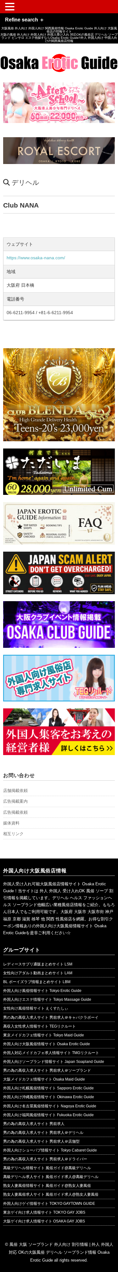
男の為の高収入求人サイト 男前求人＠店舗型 (41, 1141)
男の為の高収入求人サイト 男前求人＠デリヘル (43, 1132)
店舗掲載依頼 (15, 790)
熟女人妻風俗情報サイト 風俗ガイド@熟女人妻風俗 (47, 1185)
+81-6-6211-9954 (55, 312)
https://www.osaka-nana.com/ (36, 257)
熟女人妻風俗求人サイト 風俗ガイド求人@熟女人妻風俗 (50, 1194)
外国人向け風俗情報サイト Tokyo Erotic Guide (42, 990)
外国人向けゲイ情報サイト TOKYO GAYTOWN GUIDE (49, 1203)
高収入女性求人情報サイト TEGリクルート (39, 1026)
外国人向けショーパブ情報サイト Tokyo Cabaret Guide (50, 1150)
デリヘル (25, 182)
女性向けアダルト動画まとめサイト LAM (37, 973)
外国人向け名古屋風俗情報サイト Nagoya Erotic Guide (49, 1106)
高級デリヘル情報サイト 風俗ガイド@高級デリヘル (47, 1168)
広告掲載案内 (15, 801)
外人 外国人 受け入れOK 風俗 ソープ (74, 890)
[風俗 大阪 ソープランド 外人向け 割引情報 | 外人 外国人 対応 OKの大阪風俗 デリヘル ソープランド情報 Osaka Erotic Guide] (59, 58)
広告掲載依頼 (15, 812)
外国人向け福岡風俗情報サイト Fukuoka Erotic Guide (48, 1115)
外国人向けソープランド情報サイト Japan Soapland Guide (53, 1061)
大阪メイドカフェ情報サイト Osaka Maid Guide (44, 1079)
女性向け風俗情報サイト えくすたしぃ (35, 1008)
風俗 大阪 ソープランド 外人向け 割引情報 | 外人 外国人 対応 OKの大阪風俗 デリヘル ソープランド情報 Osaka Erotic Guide (61, 1252)
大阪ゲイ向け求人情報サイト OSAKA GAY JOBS (44, 1221)
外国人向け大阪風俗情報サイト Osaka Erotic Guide (46, 1044)
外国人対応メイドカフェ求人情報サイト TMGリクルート (51, 1053)
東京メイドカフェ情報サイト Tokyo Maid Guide (43, 1035)
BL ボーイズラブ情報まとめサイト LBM (36, 982)
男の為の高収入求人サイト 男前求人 (34, 1124)
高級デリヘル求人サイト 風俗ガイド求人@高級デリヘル (50, 1177)
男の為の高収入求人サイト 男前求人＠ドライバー (45, 1159)
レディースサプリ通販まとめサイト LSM (37, 964)
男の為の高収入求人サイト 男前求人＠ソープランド (47, 1070)
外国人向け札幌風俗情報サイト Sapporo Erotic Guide (48, 1088)
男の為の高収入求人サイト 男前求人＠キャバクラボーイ (50, 1017)
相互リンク (13, 833)
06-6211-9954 (21, 312)
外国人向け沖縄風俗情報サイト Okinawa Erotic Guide (48, 1097)
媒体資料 (11, 823)
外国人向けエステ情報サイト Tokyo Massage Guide (47, 999)
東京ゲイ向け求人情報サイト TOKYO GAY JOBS (44, 1212)
